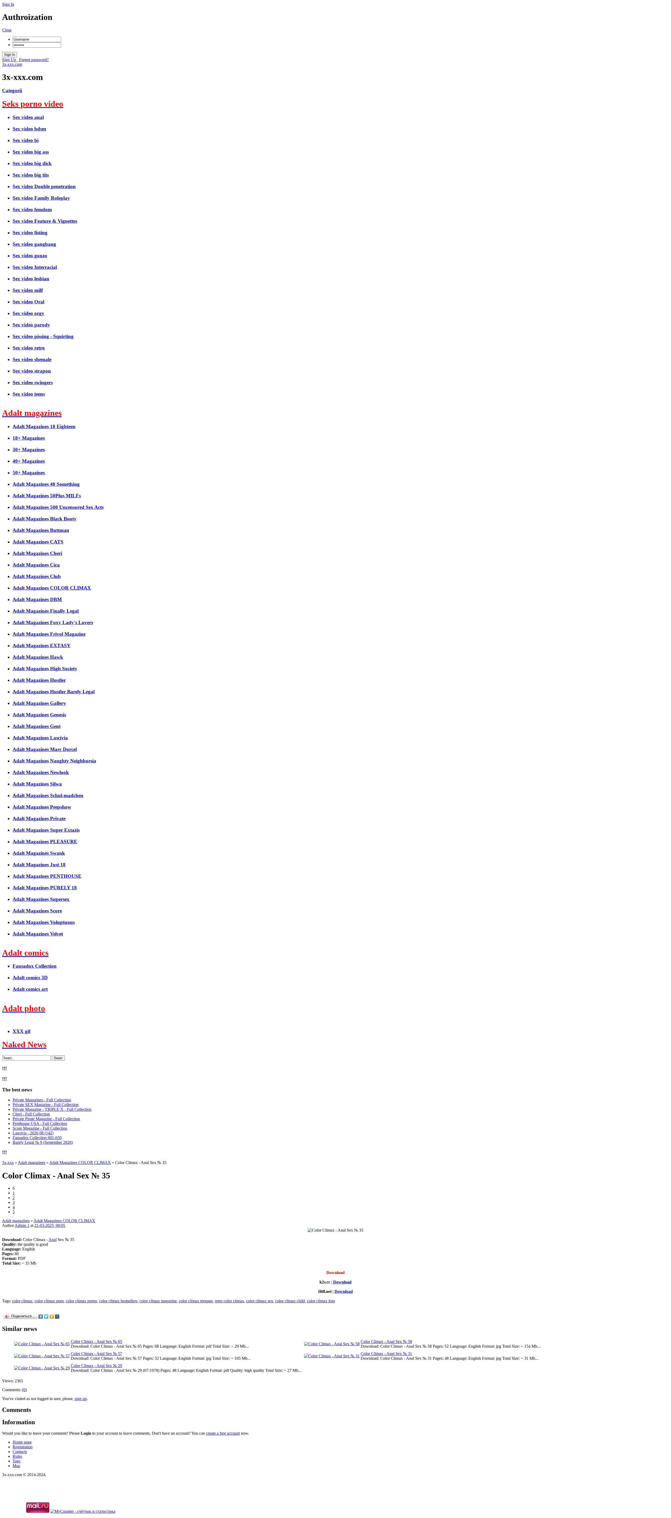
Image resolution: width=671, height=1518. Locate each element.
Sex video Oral (28, 301)
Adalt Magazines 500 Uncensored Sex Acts (58, 507)
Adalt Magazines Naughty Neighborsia (54, 761)
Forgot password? (33, 59)
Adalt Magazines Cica (36, 565)
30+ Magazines (29, 449)
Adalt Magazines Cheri (37, 553)
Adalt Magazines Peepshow (42, 807)
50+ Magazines (29, 472)
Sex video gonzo (30, 255)
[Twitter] (46, 1316)
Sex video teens (29, 394)
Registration (23, 1447)
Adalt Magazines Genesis (39, 714)
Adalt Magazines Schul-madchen (48, 795)
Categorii (12, 90)
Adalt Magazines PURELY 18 (45, 887)
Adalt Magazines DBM (37, 599)
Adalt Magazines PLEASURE (45, 841)
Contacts (20, 1451)
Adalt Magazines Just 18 (39, 864)
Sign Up (9, 59)
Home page (22, 1442)
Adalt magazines (16, 1220)
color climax (22, 1301)
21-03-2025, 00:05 (49, 1225)
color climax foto (321, 1301)
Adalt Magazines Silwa (37, 784)
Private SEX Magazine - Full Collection (46, 1104)
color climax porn (49, 1301)
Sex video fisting (30, 232)
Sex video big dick (32, 163)
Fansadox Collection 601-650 (37, 1137)
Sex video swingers (33, 382)
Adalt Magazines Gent (37, 726)
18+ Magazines (29, 438)
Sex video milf (28, 290)
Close (7, 30)
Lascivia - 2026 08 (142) (33, 1133)
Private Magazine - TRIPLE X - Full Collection (52, 1109)
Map (16, 1465)
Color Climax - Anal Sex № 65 (96, 1341)
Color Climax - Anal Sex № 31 (386, 1353)
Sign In (8, 4)
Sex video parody (31, 325)
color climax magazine (158, 1301)
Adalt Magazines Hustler (39, 680)
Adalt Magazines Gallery (39, 703)
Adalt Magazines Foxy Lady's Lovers (53, 622)
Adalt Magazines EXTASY (42, 645)
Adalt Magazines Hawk (38, 657)
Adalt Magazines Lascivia (40, 738)
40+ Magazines (29, 461)
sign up (81, 1398)
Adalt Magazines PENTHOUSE (47, 876)
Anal (52, 1239)
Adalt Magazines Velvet (38, 934)
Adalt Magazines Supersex (41, 899)
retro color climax (229, 1301)
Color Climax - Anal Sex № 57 (96, 1353)
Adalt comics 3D (30, 977)
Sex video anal (28, 117)
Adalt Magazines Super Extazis (46, 830)
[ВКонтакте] (41, 1316)
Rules (17, 1456)
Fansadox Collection (35, 966)
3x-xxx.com (12, 64)
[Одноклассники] (52, 1316)
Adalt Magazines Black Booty (45, 518)
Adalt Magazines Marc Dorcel (45, 749)
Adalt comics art (30, 989)
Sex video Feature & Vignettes (45, 221)
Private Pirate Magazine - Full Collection (46, 1119)
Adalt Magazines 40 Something (46, 484)
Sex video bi (26, 140)
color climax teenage (196, 1301)
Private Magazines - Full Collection (42, 1100)
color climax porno (81, 1301)
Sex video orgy (28, 313)
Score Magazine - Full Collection (40, 1128)
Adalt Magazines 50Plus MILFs (47, 495)
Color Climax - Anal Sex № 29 (96, 1365)
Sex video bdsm (29, 129)
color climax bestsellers (118, 1301)
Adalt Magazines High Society (45, 668)
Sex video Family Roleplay (41, 198)
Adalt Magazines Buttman (41, 530)
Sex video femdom (32, 209)
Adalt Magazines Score (37, 910)
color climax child (290, 1301)
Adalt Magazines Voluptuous (44, 922)
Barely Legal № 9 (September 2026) (43, 1142)
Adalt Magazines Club (37, 576)
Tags (16, 1461)
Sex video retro (29, 348)
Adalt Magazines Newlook (41, 772)
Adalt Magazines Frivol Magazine (49, 634)
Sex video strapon (32, 371)
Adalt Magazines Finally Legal (46, 611)
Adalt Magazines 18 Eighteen (44, 426)
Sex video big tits (31, 175)
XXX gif (21, 1031)
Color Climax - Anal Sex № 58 (386, 1341)
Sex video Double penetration (44, 186)
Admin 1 (22, 1225)
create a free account (223, 1433)
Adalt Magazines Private (39, 818)
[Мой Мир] (57, 1316)
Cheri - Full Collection (31, 1114)
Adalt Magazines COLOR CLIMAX (52, 588)
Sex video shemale (32, 359)
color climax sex (259, 1301)
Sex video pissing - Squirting (43, 336)
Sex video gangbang (34, 244)
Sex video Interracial (35, 267)
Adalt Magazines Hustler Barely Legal (54, 691)
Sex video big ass (31, 152)
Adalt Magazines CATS (38, 542)
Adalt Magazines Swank (39, 853)
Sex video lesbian (31, 278)
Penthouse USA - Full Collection (40, 1123)
